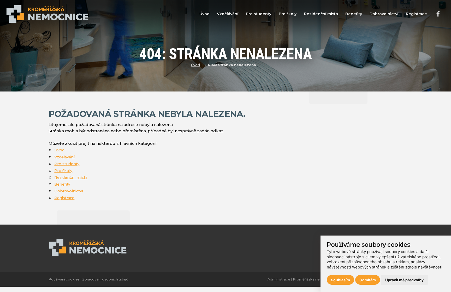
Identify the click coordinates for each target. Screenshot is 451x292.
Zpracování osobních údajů (105, 279)
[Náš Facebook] (438, 14)
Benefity (353, 14)
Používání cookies (64, 279)
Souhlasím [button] (340, 280)
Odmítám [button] (367, 280)
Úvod (204, 14)
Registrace (416, 14)
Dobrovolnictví (384, 14)
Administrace (279, 279)
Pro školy (287, 14)
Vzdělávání (227, 14)
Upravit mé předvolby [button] (404, 280)
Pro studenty (258, 14)
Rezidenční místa (321, 14)
